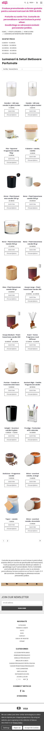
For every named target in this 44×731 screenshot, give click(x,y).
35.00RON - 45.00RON (9, 51)
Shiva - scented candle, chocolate (32, 520)
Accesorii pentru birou (22, 652)
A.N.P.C (22, 630)
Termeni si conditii (22, 628)
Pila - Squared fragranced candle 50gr (11, 151)
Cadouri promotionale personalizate (22, 666)
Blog (22, 633)
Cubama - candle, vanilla (32, 150)
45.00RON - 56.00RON (9, 53)
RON (31, 2)
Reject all (17, 728)
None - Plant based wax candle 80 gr (32, 243)
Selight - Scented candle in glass (12, 429)
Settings (6, 728)
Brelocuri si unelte (22, 660)
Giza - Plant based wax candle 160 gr (11, 288)
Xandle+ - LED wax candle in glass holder (11, 104)
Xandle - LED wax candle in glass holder (32, 104)
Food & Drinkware (22, 669)
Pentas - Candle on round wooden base (11, 383)
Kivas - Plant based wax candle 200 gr (11, 197)
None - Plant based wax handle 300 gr (11, 243)
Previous (3, 729)
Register (25, 638)
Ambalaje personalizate (22, 658)
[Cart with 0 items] (37, 2)
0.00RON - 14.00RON (8, 43)
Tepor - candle (12, 519)
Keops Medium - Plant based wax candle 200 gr (11, 337)
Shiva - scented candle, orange (32, 475)
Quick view (11, 111)
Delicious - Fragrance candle (11, 475)
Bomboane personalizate (22, 655)
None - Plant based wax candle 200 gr (32, 197)
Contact (22, 636)
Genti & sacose (22, 671)
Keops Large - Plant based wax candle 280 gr (32, 289)
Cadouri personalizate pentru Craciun (22, 663)
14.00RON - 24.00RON (9, 45)
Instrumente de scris (22, 674)
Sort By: (5, 69)
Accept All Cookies (32, 728)
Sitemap (22, 641)
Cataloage (22, 625)
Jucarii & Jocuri (22, 677)
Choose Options (11, 115)
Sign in (18, 638)
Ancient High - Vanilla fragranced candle (32, 383)
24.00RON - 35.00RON (9, 48)
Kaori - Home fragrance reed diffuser (32, 337)
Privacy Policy (17, 723)
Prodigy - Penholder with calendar (32, 429)
